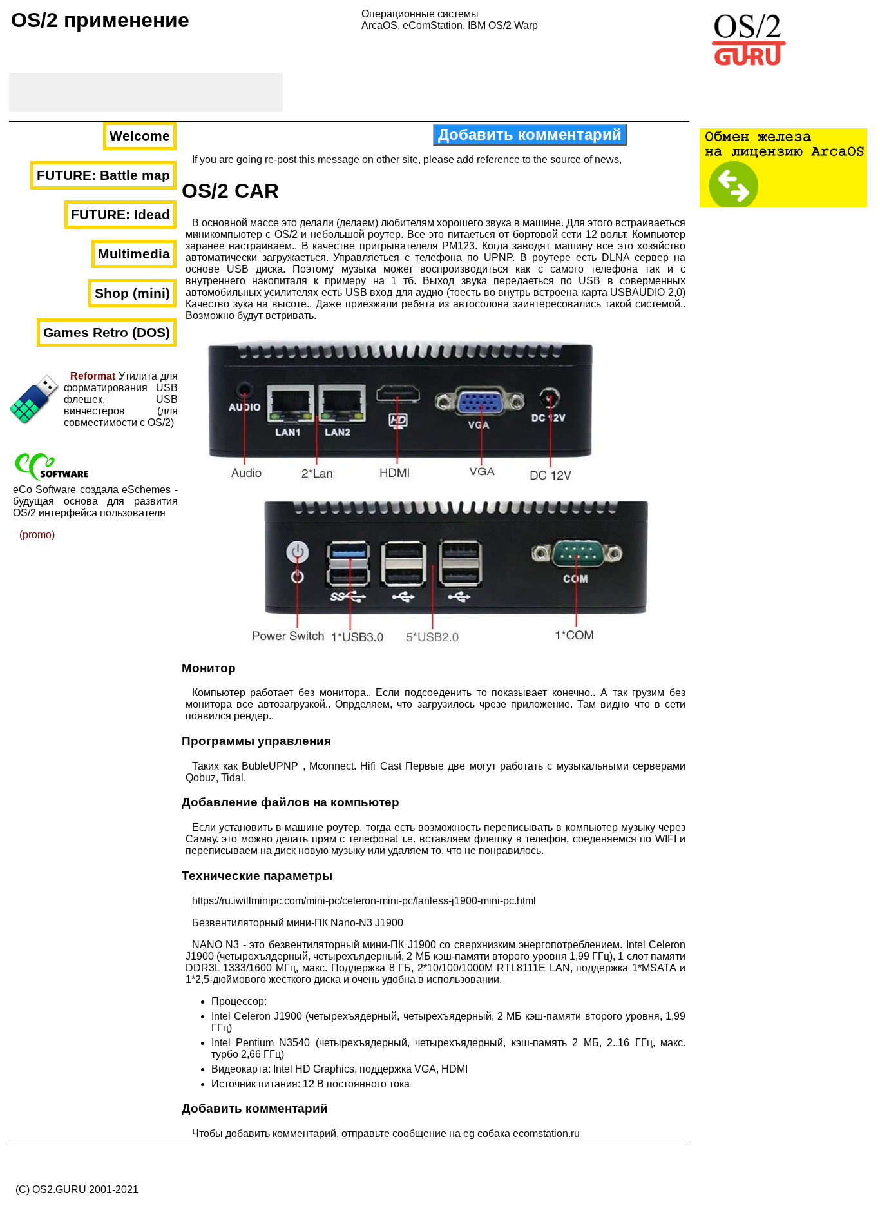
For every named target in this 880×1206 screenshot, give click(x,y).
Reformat (92, 376)
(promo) (37, 534)
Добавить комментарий (530, 134)
